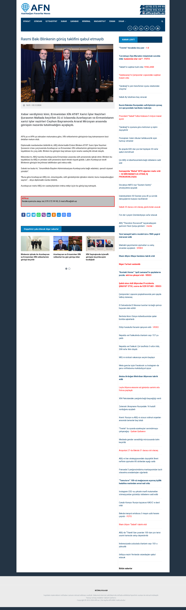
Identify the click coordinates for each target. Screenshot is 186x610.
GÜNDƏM (38, 21)
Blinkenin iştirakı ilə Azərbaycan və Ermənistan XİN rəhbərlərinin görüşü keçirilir (35, 257)
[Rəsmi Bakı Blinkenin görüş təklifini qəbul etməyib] (69, 215)
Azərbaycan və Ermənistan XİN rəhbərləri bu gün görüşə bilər (67, 255)
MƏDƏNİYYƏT (100, 21)
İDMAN (112, 21)
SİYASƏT (26, 21)
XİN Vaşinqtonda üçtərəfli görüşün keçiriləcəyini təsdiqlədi (97, 257)
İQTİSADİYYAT (51, 21)
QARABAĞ (74, 21)
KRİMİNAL (86, 21)
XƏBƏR (64, 21)
